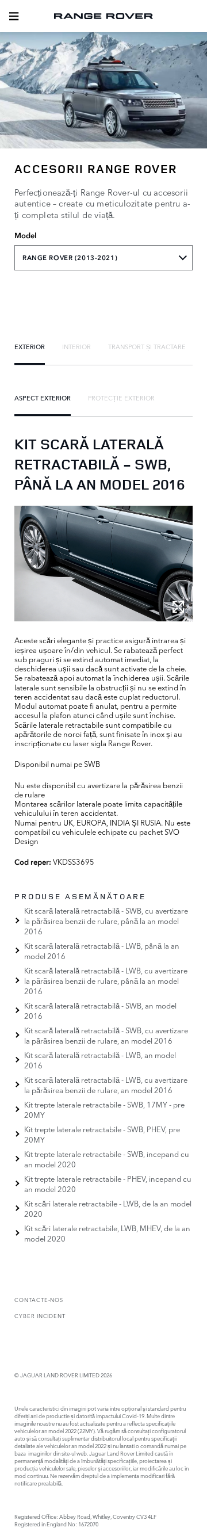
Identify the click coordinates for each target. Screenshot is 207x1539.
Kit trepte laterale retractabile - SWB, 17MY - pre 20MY (104, 1109)
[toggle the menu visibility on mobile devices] (13, 16)
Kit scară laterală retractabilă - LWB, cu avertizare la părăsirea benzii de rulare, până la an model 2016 (105, 980)
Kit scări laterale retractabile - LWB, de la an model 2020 (107, 1208)
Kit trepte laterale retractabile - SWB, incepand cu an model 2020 (106, 1158)
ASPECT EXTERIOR (42, 397)
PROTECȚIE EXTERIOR (121, 397)
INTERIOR (76, 346)
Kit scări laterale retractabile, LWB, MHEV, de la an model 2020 (107, 1233)
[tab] (29, 346)
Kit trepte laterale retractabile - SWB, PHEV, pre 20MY (102, 1134)
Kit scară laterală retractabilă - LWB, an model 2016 (100, 1059)
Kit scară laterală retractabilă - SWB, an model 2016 (100, 1010)
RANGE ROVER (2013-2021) (69, 258)
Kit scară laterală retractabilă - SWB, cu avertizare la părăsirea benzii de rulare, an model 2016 (106, 1035)
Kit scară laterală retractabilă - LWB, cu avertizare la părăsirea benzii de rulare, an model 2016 (105, 1084)
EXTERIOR (29, 346)
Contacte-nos (38, 1299)
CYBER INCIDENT (40, 1315)
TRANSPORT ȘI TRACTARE (147, 346)
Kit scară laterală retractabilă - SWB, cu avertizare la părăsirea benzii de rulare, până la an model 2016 (106, 920)
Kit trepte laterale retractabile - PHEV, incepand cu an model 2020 (107, 1183)
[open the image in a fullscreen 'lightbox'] (103, 564)
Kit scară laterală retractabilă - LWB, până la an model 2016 (101, 950)
